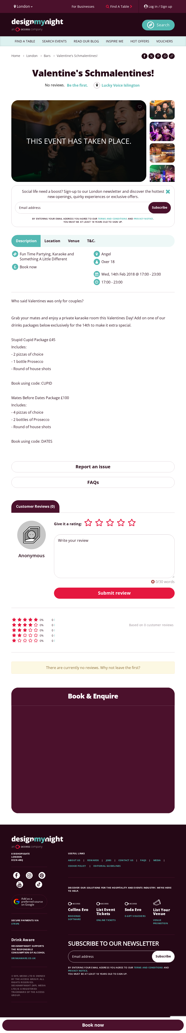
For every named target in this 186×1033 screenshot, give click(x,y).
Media (157, 860)
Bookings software (74, 917)
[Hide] (168, 191)
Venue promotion (160, 921)
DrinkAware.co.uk (23, 958)
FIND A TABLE (25, 41)
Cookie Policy (77, 865)
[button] (57, 619)
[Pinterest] (42, 875)
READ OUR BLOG (86, 41)
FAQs (93, 482)
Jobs (109, 860)
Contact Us (125, 860)
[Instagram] (29, 875)
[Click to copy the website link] (172, 56)
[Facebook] (16, 875)
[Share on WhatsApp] (165, 56)
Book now (93, 1025)
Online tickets (106, 920)
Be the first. (77, 85)
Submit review (114, 593)
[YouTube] (19, 884)
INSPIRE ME (114, 41)
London (32, 56)
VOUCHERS (164, 41)
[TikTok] (38, 884)
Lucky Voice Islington (121, 85)
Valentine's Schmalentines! (77, 56)
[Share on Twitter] (151, 56)
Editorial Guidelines (107, 865)
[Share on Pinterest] (158, 56)
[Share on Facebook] (144, 56)
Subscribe (159, 207)
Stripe (15, 923)
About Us (74, 860)
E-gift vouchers (135, 916)
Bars (47, 56)
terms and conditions (112, 218)
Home (15, 56)
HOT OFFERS (139, 41)
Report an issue (93, 467)
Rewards (93, 860)
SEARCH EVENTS (54, 41)
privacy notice (143, 218)
